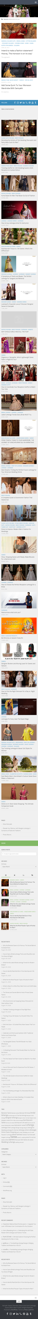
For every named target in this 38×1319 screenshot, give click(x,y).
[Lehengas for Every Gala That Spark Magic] (19, 707)
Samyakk (32, 1134)
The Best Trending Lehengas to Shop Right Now (17, 1009)
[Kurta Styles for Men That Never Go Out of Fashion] (19, 183)
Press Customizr (29, 1310)
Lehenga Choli (6, 1127)
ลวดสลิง (5, 1249)
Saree (14, 1136)
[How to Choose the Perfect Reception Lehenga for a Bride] (19, 572)
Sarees (21, 80)
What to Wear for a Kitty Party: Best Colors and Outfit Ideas (19, 986)
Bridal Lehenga (5, 412)
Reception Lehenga (6, 1134)
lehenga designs (23, 1127)
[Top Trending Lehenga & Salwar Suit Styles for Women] (19, 732)
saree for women (31, 1137)
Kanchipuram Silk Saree (8, 246)
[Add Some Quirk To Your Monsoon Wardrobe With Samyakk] (19, 70)
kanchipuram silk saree (21, 1122)
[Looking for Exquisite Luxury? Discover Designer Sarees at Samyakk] (19, 292)
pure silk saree (30, 1132)
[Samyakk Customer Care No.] (27, 103)
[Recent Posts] (5, 875)
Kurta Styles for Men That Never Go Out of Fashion (18, 196)
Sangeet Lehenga (31, 274)
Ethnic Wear (13, 1120)
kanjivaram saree (19, 1125)
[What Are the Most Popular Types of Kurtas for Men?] (5, 926)
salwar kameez (17, 1134)
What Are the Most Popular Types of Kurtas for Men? (18, 980)
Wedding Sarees (21, 302)
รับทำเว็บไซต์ (7, 1237)
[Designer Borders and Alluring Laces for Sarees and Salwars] (19, 651)
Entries (6, 1182)
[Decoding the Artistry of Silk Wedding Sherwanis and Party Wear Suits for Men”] (19, 128)
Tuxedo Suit (4, 527)
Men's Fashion (19, 138)
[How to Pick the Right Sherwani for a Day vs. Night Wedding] (19, 679)
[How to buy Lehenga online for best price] (19, 210)
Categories (4, 1152)
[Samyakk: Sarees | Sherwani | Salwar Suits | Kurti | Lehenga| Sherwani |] (21, 103)
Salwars (17, 45)
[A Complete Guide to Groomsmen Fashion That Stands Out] (19, 485)
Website (30, 329)
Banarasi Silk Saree (25, 1113)
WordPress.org (7, 1190)
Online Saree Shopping (8, 1132)
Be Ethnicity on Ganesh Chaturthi (12, 638)
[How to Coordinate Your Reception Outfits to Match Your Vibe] (19, 373)
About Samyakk (7, 824)
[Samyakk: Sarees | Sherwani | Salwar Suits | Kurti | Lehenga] (29, 103)
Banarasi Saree (6, 1113)
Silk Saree (24, 1140)
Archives (3, 864)
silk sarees (30, 1140)
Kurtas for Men (6, 193)
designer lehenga (11, 1118)
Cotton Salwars (31, 41)
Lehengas (20, 221)
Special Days (29, 80)
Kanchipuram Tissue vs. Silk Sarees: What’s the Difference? (20, 1084)
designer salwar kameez (23, 1118)
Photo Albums (7, 835)
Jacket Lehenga (29, 744)
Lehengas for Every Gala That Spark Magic (15, 719)
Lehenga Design (15, 1127)
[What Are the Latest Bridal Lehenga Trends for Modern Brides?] (5, 902)
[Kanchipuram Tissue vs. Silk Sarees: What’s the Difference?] (19, 236)
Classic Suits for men (7, 138)
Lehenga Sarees (12, 221)
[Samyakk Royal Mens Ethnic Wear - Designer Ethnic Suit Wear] (18, 103)
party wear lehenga (22, 1132)
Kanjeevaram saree (9, 1125)
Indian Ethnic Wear (7, 166)
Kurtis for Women (7, 45)
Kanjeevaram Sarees (22, 438)
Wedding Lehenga (8, 1142)
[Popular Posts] (14, 875)
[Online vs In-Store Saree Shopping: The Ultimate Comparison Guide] (19, 791)
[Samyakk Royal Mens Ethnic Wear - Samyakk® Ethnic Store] (15, 103)
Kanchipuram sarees (10, 1122)
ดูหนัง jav (5, 1243)
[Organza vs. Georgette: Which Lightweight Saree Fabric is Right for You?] (19, 345)
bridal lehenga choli (12, 1115)
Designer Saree (33, 1118)
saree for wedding (21, 1137)
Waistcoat (12, 527)
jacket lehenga (19, 1120)
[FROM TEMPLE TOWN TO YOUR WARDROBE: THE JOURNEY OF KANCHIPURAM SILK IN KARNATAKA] (19, 428)
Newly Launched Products (9, 636)
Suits (33, 525)
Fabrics (3, 661)
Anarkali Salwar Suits (8, 41)
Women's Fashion (28, 166)
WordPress (14, 1310)
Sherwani (24, 329)
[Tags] (32, 875)
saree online (4, 1140)
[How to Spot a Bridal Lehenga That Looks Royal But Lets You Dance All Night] (5, 892)
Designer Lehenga (6, 274)
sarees (12, 1139)
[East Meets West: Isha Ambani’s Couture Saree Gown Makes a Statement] (19, 764)
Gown (26, 43)
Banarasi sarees (15, 1113)
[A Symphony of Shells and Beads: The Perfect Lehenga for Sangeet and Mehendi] (19, 264)
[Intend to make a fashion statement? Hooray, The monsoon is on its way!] (19, 31)
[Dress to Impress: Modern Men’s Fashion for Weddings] (19, 513)
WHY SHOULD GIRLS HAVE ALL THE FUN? (15, 332)
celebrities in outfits (16, 774)
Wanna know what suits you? (11, 612)
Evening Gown (19, 43)
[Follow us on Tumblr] (35, 103)
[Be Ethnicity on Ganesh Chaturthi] (19, 626)
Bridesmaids (19, 742)
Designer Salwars (8, 43)
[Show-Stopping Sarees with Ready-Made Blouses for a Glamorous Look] (19, 544)
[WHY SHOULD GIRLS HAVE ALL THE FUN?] (19, 319)
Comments (7, 1186)
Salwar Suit (26, 1134)
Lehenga (3, 221)
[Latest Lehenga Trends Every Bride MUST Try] (19, 402)
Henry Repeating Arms (9, 1230)
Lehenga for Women (13, 1130)
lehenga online (24, 1130)
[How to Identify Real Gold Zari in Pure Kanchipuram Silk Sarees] (5, 914)
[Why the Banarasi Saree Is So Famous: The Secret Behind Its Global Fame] (5, 882)
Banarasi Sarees (14, 880)
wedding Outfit (6, 385)
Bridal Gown (21, 41)
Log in (4, 1178)
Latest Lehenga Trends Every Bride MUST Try (16, 415)
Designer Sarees (6, 302)
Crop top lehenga (16, 466)
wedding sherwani (19, 1142)
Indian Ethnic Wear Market (9, 80)
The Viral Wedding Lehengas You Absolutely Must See (18, 1091)
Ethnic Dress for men (21, 523)
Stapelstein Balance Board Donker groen (14, 1224)
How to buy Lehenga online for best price (15, 223)
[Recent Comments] (23, 875)
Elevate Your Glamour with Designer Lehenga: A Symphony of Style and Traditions (15, 829)
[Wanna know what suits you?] (19, 600)
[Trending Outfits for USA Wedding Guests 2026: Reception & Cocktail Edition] (19, 155)
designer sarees (5, 1120)
